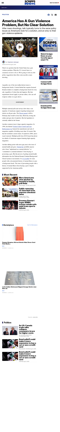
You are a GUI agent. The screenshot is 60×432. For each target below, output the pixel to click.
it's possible (25, 159)
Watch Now (54, 3)
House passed (23, 113)
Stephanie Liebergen (13, 62)
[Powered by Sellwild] (35, 317)
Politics (5, 14)
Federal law (20, 147)
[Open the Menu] (2, 2)
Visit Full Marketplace (32, 225)
